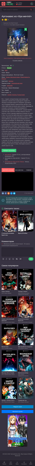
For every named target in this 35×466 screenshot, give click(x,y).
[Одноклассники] (8, 193)
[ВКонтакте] (3, 193)
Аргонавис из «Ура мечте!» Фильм (14, 161)
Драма (8, 77)
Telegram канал (17, 406)
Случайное (24, 464)
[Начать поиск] (31, 9)
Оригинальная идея (16, 83)
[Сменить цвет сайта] (31, 3)
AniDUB (9, 94)
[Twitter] (14, 193)
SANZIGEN (10, 85)
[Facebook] (5, 193)
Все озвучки (19, 170)
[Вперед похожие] (33, 221)
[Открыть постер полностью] (17, 42)
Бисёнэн (11, 81)
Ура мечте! (8, 154)
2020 (6, 70)
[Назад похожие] (1, 221)
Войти (30, 464)
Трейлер (28, 170)
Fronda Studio (21, 94)
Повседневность (25, 77)
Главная (4, 464)
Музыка (4, 78)
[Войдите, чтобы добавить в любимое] (25, 29)
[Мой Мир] (11, 193)
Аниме (10, 464)
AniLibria (14, 94)
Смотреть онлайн (8, 170)
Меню (17, 464)
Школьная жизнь (15, 77)
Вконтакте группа (17, 411)
